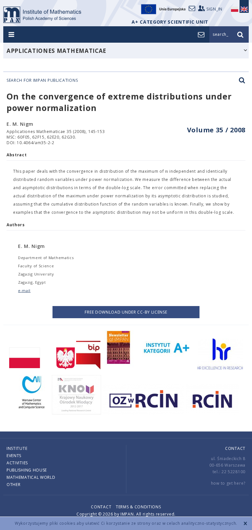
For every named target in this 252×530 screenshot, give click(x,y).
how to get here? (228, 483)
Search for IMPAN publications (42, 80)
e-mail (24, 290)
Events (14, 455)
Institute (17, 448)
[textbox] (166, 171)
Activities (17, 463)
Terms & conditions (138, 507)
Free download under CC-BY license (126, 312)
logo (42, 15)
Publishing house (27, 470)
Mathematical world (31, 477)
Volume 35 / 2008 (216, 129)
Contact (235, 448)
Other (14, 484)
